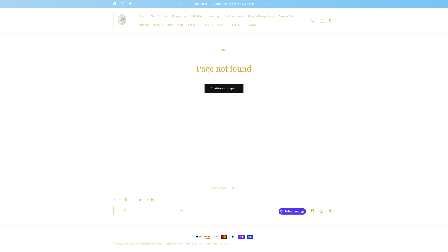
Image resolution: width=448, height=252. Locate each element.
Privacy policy (194, 244)
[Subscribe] (181, 210)
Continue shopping (224, 88)
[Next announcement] (267, 4)
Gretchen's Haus (132, 244)
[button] (179, 16)
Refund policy (174, 244)
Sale (234, 187)
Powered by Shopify (151, 244)
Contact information (217, 244)
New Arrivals (219, 187)
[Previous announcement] (180, 4)
